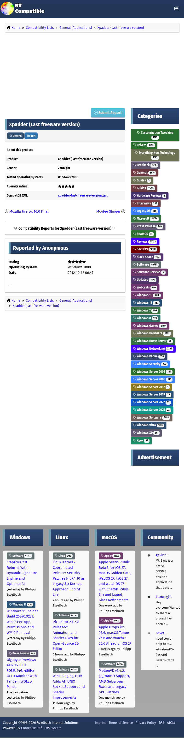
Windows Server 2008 (153, 379)
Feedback (146, 165)
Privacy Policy (146, 722)
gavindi (161, 555)
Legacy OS (146, 211)
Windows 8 (146, 318)
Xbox (142, 440)
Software (146, 264)
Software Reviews (150, 272)
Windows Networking (154, 348)
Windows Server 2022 (152, 402)
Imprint (100, 722)
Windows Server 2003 (153, 371)
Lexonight (164, 596)
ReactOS (144, 234)
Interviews (146, 203)
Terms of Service (121, 722)
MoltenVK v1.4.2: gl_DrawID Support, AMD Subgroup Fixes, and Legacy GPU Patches (114, 681)
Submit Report (110, 112)
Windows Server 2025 (152, 410)
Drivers (144, 145)
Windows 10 (147, 295)
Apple (111, 556)
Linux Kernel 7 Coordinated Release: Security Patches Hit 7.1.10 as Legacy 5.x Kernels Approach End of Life (69, 578)
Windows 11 (147, 303)
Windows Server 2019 (153, 394)
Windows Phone (149, 356)
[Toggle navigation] (177, 8)
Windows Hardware (152, 333)
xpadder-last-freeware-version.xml (83, 195)
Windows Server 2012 (152, 387)
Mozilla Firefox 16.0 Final (28, 211)
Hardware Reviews (150, 196)
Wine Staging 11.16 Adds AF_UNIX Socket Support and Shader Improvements (69, 687)
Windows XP (147, 433)
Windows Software (152, 417)
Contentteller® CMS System (41, 728)
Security (146, 249)
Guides (142, 180)
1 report (31, 136)
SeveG (160, 633)
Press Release (148, 226)
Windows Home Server (153, 341)
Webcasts (145, 287)
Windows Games (150, 326)
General (17, 136)
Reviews (145, 241)
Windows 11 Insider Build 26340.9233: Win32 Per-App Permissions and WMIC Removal (22, 622)
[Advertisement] (92, 69)
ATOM (171, 722)
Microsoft (146, 218)
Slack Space (147, 257)
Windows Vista (149, 425)
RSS (161, 722)
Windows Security (151, 364)
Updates (145, 280)
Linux (64, 556)
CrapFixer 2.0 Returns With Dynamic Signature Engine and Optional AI (22, 573)
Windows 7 (146, 310)
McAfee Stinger (108, 211)
